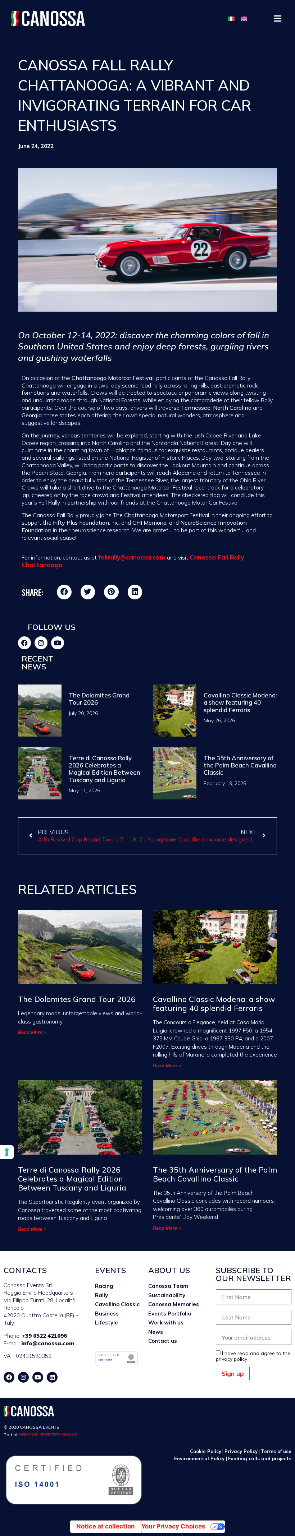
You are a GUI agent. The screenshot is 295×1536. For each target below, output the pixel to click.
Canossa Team (168, 1285)
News (155, 1331)
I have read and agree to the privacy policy (253, 1356)
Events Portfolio (169, 1313)
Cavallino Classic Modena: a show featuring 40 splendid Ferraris (240, 702)
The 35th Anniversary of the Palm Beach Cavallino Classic (240, 765)
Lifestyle (106, 1322)
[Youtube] (57, 642)
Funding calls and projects (259, 1458)
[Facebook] (24, 642)
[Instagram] (41, 642)
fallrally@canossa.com (131, 557)
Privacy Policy (241, 1451)
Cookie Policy (205, 1451)
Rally (101, 1295)
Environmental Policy (200, 1458)
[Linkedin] (52, 1377)
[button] (278, 18)
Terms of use (276, 1451)
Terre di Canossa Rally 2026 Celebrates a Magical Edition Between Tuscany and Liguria (104, 769)
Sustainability (166, 1295)
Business (107, 1313)
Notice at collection (105, 1526)
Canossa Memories (173, 1304)
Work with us (165, 1322)
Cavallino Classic (117, 1304)
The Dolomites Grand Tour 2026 (99, 698)
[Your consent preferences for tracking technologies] (7, 1152)
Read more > (32, 1032)
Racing (104, 1285)
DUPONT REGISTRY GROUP (48, 1434)
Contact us (162, 1340)
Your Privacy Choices (173, 1526)
